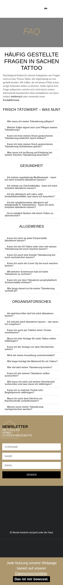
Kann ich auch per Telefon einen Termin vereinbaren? (28, 331)
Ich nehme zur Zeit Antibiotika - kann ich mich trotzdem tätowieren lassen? (31, 187)
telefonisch (16, 96)
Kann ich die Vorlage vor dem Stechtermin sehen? (29, 348)
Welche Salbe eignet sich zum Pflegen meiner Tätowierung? (31, 128)
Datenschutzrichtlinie (31, 573)
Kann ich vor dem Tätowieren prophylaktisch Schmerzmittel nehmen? (31, 281)
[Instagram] (24, 543)
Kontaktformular (11, 100)
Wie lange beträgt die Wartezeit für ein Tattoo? (32, 361)
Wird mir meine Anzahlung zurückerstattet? (31, 355)
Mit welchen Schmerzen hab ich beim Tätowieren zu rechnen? (26, 272)
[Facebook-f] (31, 543)
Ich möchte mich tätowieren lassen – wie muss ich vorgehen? (31, 323)
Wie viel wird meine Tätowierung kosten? (29, 367)
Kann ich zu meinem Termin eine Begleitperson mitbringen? (24, 391)
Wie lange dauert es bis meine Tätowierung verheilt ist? (30, 289)
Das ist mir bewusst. (31, 579)
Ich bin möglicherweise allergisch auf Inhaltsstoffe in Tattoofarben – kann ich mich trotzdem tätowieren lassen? (29, 204)
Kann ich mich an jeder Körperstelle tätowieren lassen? (26, 239)
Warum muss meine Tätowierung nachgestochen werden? (24, 408)
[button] (52, 9)
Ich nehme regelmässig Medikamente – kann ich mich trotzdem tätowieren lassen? (30, 178)
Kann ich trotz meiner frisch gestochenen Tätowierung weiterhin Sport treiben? (29, 137)
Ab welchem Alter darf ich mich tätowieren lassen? (29, 314)
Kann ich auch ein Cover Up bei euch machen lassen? (31, 264)
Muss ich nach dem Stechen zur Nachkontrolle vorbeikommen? (23, 399)
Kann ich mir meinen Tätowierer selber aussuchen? (27, 374)
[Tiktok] (39, 543)
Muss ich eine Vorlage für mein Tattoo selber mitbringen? (30, 339)
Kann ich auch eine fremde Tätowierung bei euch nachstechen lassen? (30, 256)
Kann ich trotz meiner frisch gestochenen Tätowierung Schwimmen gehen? (29, 145)
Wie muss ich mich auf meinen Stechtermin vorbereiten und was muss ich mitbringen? (30, 382)
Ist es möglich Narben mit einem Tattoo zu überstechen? (29, 214)
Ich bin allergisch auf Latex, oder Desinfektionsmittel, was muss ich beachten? (30, 195)
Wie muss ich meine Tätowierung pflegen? (30, 121)
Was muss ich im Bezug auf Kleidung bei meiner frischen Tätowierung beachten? (28, 153)
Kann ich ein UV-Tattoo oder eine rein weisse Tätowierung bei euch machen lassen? (31, 247)
